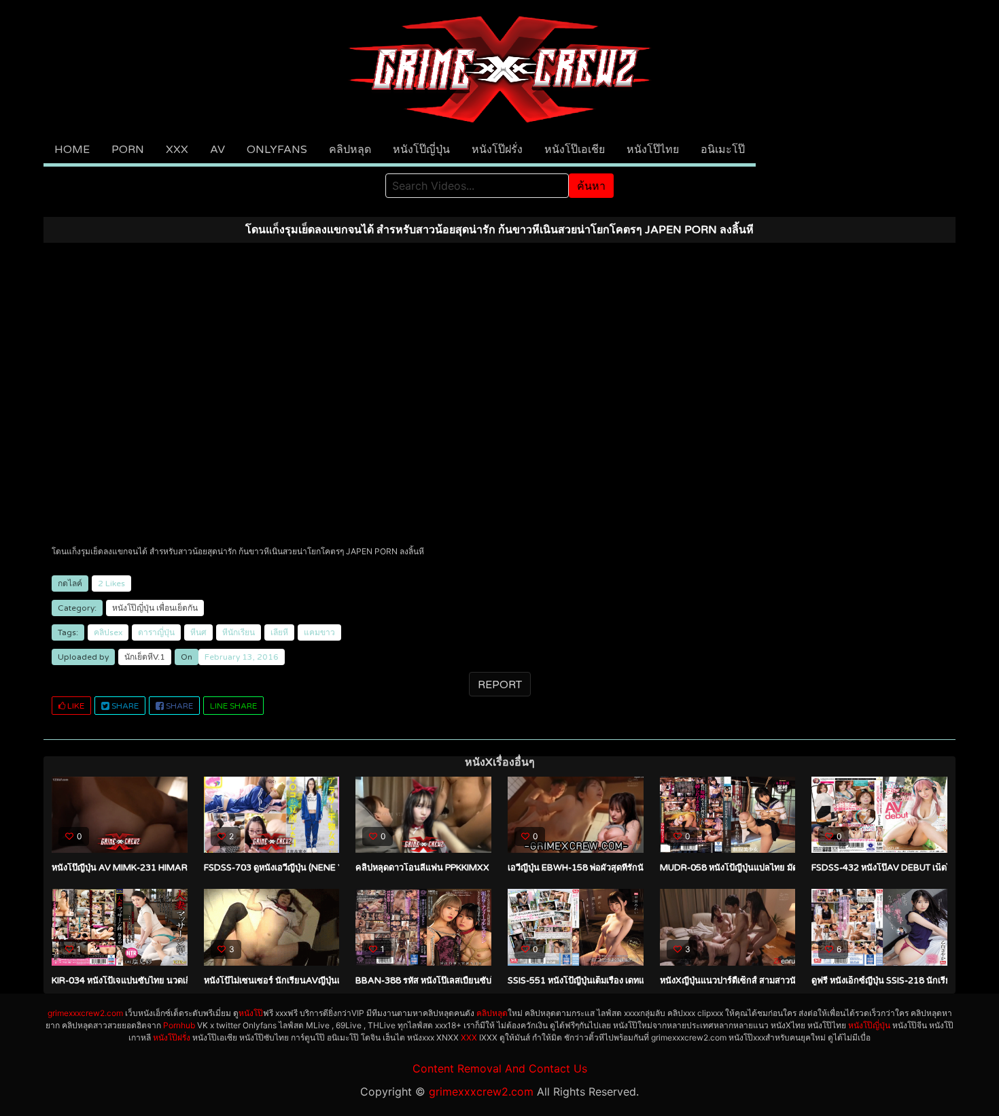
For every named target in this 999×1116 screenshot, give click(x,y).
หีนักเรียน (238, 632)
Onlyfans (277, 149)
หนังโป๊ (251, 1013)
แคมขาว (319, 632)
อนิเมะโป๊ (723, 149)
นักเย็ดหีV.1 (144, 657)
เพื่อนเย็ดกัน (177, 608)
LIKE (74, 706)
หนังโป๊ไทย (653, 149)
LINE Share (233, 706)
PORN (127, 149)
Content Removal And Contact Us (500, 1068)
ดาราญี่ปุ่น (156, 632)
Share (124, 706)
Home (72, 149)
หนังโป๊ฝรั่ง (497, 149)
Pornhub (179, 1025)
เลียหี (279, 632)
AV (217, 149)
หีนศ (198, 632)
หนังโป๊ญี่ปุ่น (421, 149)
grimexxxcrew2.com (85, 1013)
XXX (177, 149)
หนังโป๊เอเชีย (574, 149)
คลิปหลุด (350, 149)
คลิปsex (108, 632)
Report (500, 685)
